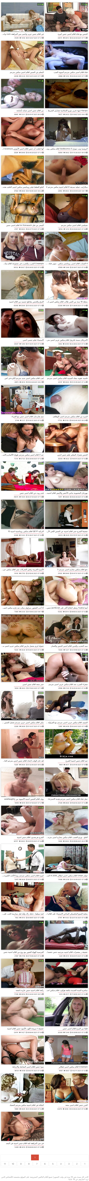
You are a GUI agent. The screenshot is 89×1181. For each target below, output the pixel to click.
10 (13, 1164)
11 (5, 1164)
